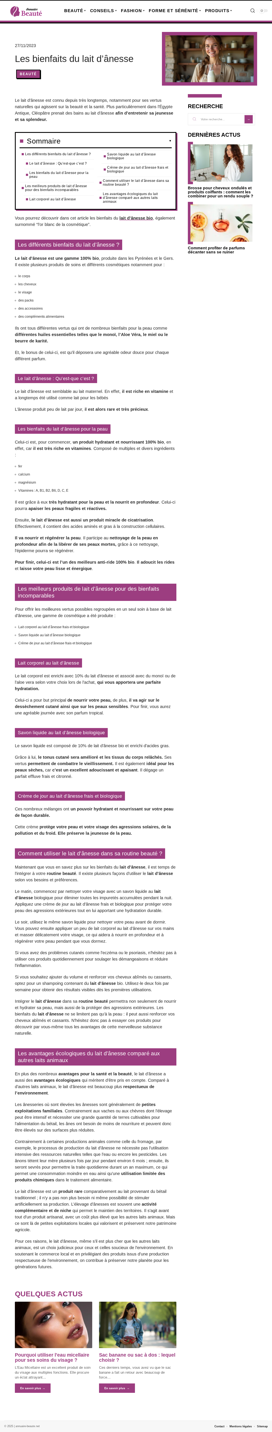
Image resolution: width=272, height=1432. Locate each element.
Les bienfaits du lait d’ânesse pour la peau (58, 174)
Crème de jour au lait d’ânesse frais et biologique (137, 169)
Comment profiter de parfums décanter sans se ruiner (216, 250)
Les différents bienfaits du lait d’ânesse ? (58, 154)
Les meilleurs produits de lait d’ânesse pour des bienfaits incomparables (56, 188)
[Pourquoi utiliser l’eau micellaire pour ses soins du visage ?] (53, 1325)
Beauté (28, 74)
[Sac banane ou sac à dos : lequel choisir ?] (137, 1325)
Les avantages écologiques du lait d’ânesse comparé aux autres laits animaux (130, 197)
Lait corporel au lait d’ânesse (52, 199)
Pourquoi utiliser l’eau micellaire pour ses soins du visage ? (52, 1357)
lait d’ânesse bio (136, 218)
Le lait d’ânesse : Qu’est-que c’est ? (58, 163)
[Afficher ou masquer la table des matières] (116, 141)
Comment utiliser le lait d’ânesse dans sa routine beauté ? (136, 182)
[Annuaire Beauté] (26, 10)
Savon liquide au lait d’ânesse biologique (131, 156)
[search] (253, 10)
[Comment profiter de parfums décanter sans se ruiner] (221, 223)
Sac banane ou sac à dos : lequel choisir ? (137, 1357)
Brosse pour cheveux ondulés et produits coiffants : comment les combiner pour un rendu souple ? (220, 192)
